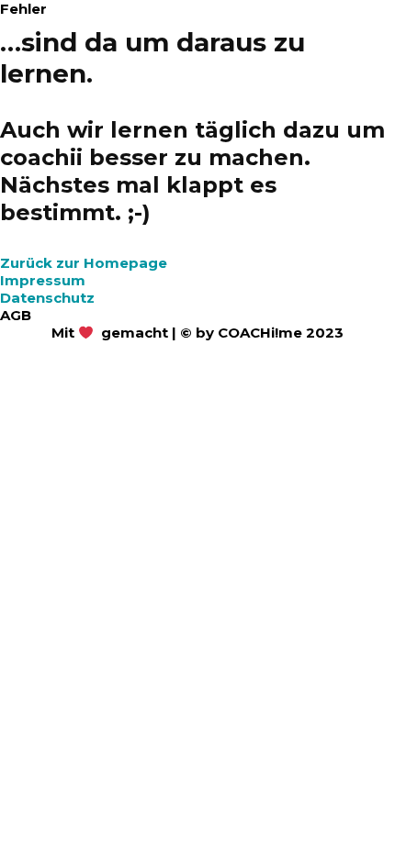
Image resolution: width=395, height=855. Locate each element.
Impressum (42, 280)
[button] (83, 263)
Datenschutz (47, 297)
